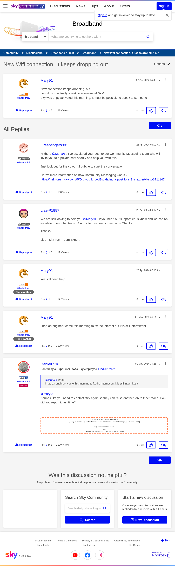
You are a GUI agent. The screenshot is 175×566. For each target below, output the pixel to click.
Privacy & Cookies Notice (95, 540)
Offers (125, 6)
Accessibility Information (127, 540)
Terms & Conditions (66, 540)
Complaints (43, 545)
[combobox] (96, 36)
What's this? (23, 97)
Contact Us (89, 545)
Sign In (164, 6)
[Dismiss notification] (167, 15)
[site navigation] (5, 6)
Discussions (60, 6)
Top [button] (167, 540)
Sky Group (134, 545)
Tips (94, 6)
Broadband (87, 23)
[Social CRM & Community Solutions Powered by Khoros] (161, 555)
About (109, 6)
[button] (165, 79)
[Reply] (163, 110)
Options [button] (159, 64)
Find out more (106, 369)
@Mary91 (58, 153)
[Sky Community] (28, 6)
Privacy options (43, 540)
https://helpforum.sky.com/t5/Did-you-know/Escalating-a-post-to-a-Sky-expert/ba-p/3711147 (103, 179)
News (80, 6)
